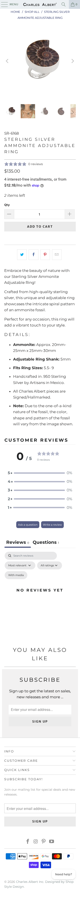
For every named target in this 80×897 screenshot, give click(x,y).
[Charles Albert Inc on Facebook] (28, 842)
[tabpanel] (40, 595)
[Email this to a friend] (57, 254)
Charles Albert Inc (30, 882)
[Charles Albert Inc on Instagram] (35, 842)
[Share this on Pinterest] (45, 254)
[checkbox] (16, 575)
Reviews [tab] (17, 542)
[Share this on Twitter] (22, 254)
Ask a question (28, 524)
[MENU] (2, 4)
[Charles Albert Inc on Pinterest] (43, 842)
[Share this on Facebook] (33, 254)
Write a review (52, 524)
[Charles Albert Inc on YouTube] (51, 842)
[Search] (63, 4)
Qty (7, 204)
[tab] (46, 543)
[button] (40, 473)
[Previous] (7, 60)
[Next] (72, 60)
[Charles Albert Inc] (40, 4)
